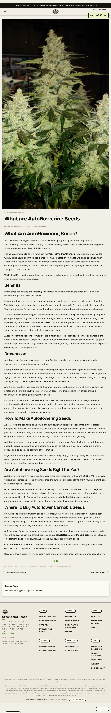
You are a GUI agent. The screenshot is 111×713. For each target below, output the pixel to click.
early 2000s (83, 476)
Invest (94, 627)
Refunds (64, 699)
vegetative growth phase (61, 254)
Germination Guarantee (71, 626)
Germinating (71, 650)
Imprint (95, 664)
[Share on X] (54, 561)
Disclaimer (96, 660)
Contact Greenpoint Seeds (18, 544)
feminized (52, 291)
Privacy (58, 699)
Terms (52, 699)
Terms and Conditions (96, 647)
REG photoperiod (47, 621)
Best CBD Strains (98, 572)
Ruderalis (43, 335)
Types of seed (72, 646)
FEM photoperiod (47, 617)
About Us (95, 617)
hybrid (10, 436)
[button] (5, 11)
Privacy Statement (96, 654)
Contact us (71, 617)
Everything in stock (46, 630)
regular (42, 291)
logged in (21, 590)
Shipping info (72, 621)
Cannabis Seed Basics (14, 213)
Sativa (102, 432)
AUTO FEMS (44, 625)
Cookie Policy (98, 668)
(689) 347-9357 (8, 637)
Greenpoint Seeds (38, 227)
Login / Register (47, 646)
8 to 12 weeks (43, 322)
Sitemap (69, 632)
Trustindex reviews (97, 622)
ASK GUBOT (103, 709)
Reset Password (47, 650)
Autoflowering (64, 567)
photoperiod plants (66, 257)
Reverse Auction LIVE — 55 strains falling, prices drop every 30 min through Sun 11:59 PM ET (55, 5)
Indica (95, 432)
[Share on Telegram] (57, 561)
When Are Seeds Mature (15, 572)
